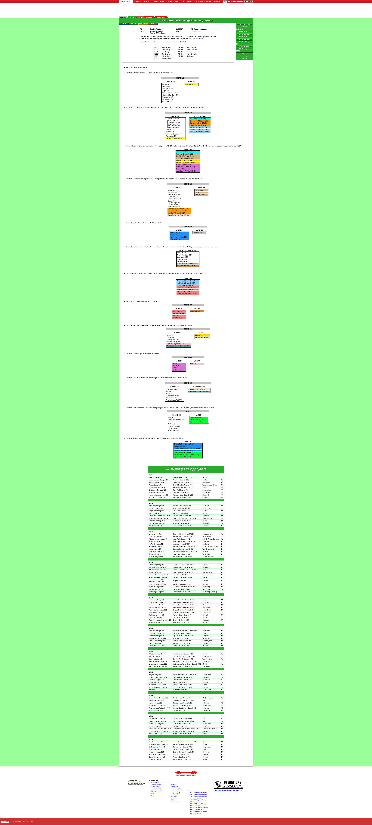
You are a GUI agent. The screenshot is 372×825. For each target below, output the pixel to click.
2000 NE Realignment (195, 805)
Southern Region (177, 792)
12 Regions (174, 798)
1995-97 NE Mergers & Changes (198, 811)
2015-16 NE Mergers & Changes (198, 794)
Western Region (177, 794)
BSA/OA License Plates (157, 790)
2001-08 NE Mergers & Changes (198, 804)
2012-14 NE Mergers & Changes (198, 796)
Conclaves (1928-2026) (141, 1)
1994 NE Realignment (195, 813)
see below (199, 38)
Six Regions (174, 796)
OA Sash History (158, 1)
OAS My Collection (173, 1)
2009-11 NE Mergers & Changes (198, 800)
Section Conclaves (156, 784)
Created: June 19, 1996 (134, 782)
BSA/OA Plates (187, 1)
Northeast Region (177, 790)
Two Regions (174, 784)
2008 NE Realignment (195, 802)
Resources (199, 1)
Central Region (177, 788)
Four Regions (174, 786)
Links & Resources (156, 792)
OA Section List (155, 782)
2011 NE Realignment (195, 798)
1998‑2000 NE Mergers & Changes (199, 807)
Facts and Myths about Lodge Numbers (228, 790)
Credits (208, 1)
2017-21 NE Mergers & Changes (198, 792)
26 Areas (173, 800)
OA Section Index (175, 802)
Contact (217, 1)
